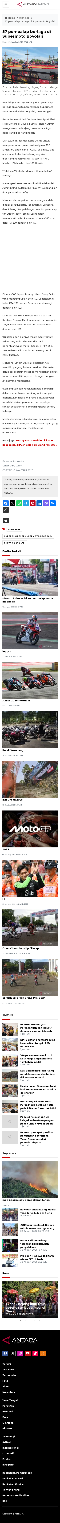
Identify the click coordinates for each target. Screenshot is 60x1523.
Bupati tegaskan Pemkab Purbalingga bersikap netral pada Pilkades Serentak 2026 (38, 1105)
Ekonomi (7, 1411)
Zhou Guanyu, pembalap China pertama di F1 (29, 897)
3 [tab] (30, 1320)
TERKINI (7, 1014)
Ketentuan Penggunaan (17, 1472)
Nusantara (8, 1392)
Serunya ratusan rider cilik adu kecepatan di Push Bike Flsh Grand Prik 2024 (29, 996)
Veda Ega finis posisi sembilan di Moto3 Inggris (27, 649)
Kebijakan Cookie (13, 1484)
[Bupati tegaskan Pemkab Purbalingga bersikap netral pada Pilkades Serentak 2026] (10, 1106)
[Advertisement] (30, 258)
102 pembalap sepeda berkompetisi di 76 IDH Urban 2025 (29, 798)
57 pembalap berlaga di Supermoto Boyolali (30, 21)
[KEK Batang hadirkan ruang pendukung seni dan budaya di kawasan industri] (10, 1075)
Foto (5, 1273)
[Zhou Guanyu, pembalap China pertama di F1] (30, 878)
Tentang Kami (11, 1489)
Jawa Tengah (10, 1400)
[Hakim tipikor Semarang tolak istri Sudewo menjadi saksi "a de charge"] (10, 1090)
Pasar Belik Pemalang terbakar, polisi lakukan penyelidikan (34, 1244)
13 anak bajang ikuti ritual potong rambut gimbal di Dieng (26, 1307)
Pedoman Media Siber (15, 1495)
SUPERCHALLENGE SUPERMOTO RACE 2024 (28, 536)
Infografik (8, 1464)
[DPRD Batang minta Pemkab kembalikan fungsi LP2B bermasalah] (10, 1044)
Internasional (10, 1447)
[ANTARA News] (33, 4)
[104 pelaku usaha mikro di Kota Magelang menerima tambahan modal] (10, 1060)
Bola (5, 1417)
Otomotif (8, 1453)
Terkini (6, 1364)
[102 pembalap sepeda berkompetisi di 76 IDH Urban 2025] (30, 779)
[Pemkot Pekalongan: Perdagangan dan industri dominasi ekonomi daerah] (10, 1029)
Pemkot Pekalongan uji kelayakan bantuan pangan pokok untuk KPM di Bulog (37, 1120)
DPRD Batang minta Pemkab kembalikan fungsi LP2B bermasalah (37, 1043)
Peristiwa (8, 1405)
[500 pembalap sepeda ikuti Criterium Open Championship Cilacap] (30, 927)
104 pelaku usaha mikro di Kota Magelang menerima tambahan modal (36, 1058)
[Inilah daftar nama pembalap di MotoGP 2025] (30, 828)
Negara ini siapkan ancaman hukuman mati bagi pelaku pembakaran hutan (27, 1198)
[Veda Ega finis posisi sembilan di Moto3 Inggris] (30, 630)
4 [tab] (34, 1320)
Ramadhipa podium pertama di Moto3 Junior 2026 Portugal (27, 699)
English (6, 1459)
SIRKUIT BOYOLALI (14, 543)
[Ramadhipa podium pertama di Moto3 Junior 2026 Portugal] (30, 680)
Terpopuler (9, 1375)
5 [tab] (39, 1320)
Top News (9, 1153)
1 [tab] (20, 1320)
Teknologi (8, 1436)
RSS (4, 1501)
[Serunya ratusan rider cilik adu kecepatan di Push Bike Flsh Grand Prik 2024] (30, 977)
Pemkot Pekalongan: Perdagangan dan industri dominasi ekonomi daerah (36, 1028)
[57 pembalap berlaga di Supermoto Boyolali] (30, 1179)
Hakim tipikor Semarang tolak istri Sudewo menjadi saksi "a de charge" (38, 1089)
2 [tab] (25, 1320)
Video (5, 1386)
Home (11, 17)
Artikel (6, 1442)
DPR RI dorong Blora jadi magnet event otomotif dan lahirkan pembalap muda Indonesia (27, 598)
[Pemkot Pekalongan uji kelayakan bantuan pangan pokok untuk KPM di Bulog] (10, 1121)
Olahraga (24, 17)
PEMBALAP (14, 529)
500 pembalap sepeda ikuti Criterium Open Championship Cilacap (26, 946)
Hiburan (7, 1428)
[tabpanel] (30, 1299)
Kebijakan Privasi (12, 1478)
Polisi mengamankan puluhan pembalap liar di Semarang (28, 748)
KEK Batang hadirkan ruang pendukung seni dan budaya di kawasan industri (37, 1074)
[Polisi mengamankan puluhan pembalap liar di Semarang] (30, 729)
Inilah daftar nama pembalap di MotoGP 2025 (28, 847)
